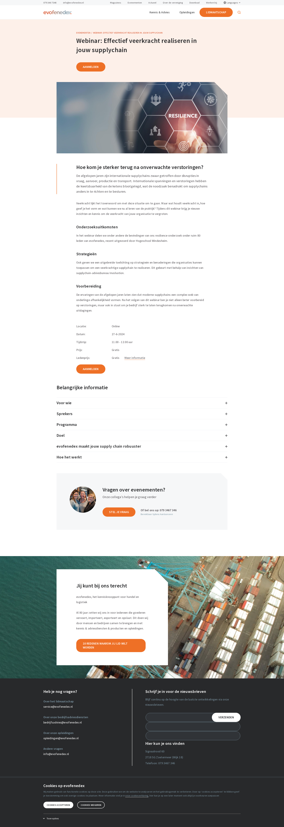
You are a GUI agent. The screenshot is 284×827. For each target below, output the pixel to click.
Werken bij (211, 2)
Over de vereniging (173, 2)
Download (194, 2)
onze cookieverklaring (136, 795)
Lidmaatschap (216, 12)
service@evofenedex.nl (58, 706)
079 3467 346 (168, 510)
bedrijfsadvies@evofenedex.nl (62, 722)
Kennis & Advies (159, 12)
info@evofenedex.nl (73, 2)
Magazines (115, 2)
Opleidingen (187, 12)
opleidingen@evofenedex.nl (61, 738)
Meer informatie (134, 358)
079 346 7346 (50, 2)
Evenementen (135, 2)
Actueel (152, 2)
